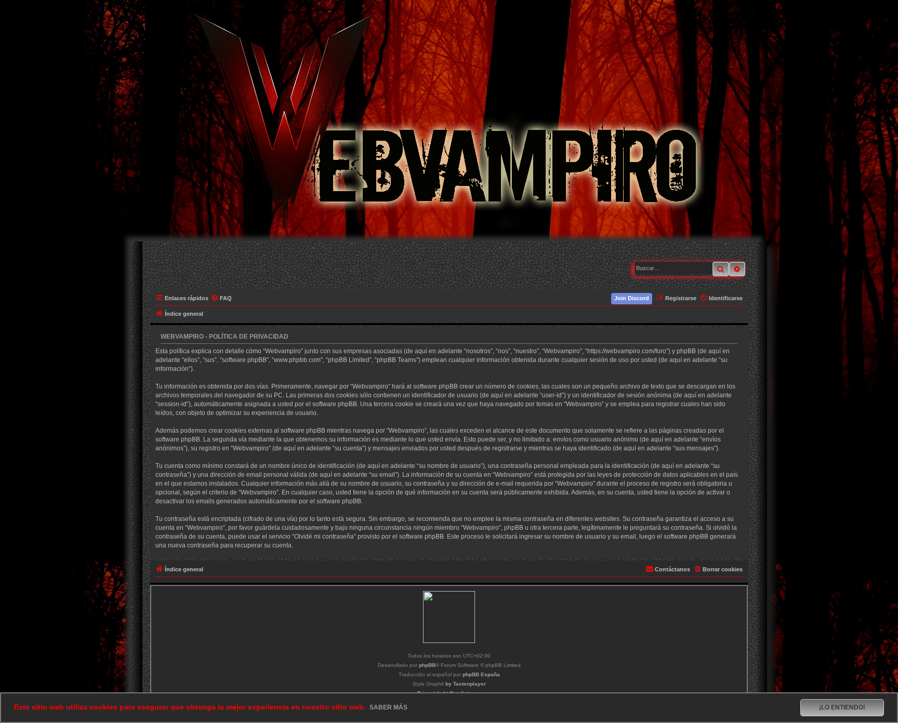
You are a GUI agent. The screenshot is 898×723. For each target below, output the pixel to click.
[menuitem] (221, 298)
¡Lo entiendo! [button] (842, 707)
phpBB (427, 665)
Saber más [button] (388, 707)
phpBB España (481, 674)
